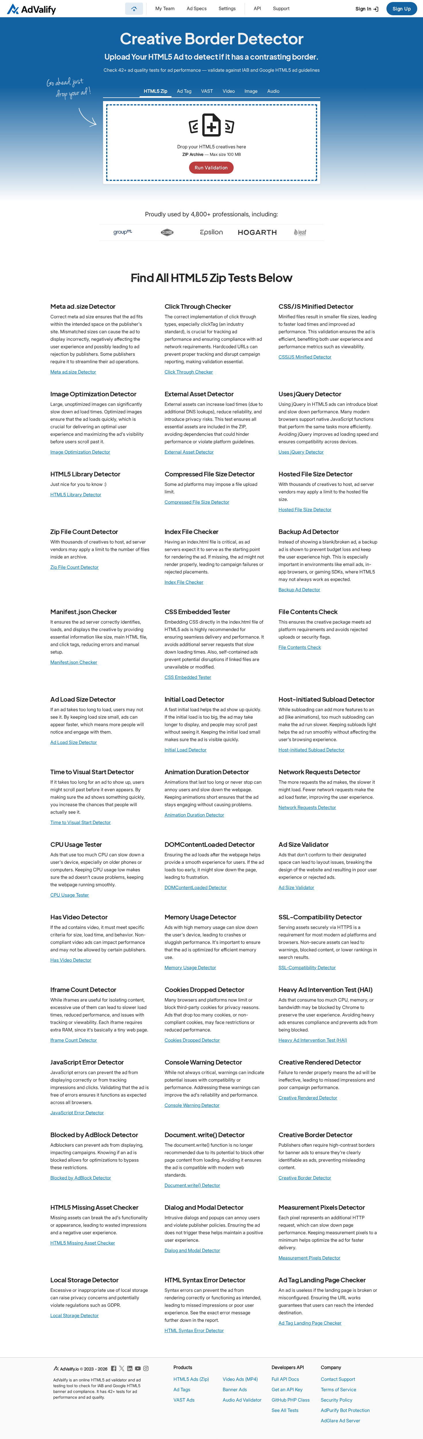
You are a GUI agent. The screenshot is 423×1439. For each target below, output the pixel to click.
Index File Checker (184, 582)
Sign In (367, 9)
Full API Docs (285, 1379)
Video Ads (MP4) (240, 1379)
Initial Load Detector (186, 750)
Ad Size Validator (296, 887)
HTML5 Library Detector (75, 494)
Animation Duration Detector (194, 815)
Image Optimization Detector (80, 452)
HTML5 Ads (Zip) (191, 1379)
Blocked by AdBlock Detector (80, 1178)
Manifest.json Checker (73, 662)
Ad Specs (197, 8)
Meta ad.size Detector (73, 372)
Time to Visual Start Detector (80, 822)
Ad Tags (182, 1389)
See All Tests (285, 1410)
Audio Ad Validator (242, 1400)
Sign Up (402, 9)
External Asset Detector (189, 452)
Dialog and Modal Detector (192, 1250)
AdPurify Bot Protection (345, 1410)
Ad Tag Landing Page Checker (310, 1323)
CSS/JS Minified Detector (305, 357)
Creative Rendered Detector (308, 1098)
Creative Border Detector (305, 1178)
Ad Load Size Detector (73, 742)
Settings (227, 8)
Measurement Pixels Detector (309, 1258)
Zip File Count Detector (74, 567)
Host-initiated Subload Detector (311, 750)
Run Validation (211, 168)
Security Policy (336, 1400)
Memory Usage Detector (190, 967)
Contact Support (338, 1379)
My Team (165, 8)
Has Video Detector (70, 960)
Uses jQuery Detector (301, 452)
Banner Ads (235, 1389)
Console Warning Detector (192, 1105)
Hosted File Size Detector (305, 509)
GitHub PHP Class (291, 1400)
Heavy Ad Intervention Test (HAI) (313, 1040)
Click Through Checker (189, 372)
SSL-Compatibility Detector (307, 967)
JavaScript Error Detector (77, 1113)
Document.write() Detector (192, 1185)
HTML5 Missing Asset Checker (82, 1243)
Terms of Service (338, 1389)
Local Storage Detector (74, 1315)
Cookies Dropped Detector (192, 1040)
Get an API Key (287, 1389)
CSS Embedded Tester (188, 677)
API (257, 8)
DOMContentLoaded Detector (196, 887)
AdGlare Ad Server (340, 1420)
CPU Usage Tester (69, 895)
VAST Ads (184, 1400)
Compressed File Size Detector (197, 502)
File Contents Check (300, 647)
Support (281, 8)
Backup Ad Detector (299, 589)
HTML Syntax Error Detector (194, 1330)
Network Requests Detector (307, 807)
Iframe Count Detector (73, 1040)
